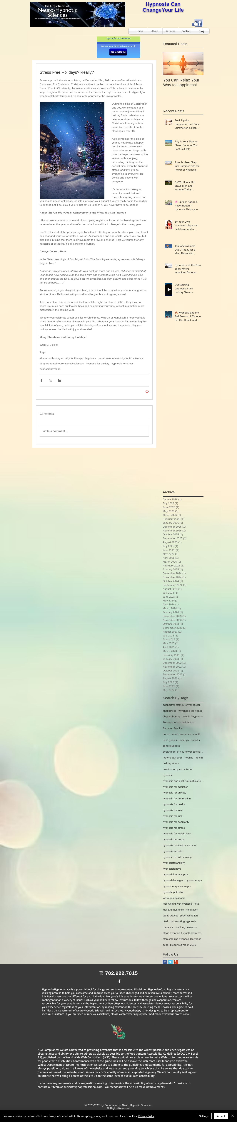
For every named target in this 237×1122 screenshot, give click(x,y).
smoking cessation (186, 927)
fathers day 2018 (173, 757)
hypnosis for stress (122, 363)
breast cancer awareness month (182, 734)
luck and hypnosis (173, 909)
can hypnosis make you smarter (181, 739)
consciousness (171, 745)
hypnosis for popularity (176, 821)
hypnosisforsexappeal (175, 874)
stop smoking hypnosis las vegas (182, 938)
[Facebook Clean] (119, 981)
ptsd (165, 921)
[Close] (232, 1116)
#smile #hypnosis (193, 716)
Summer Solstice (173, 728)
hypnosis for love (173, 810)
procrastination (189, 915)
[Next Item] (197, 63)
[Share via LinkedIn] (59, 380)
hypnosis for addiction (175, 786)
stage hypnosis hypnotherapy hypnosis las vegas (183, 932)
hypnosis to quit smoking (177, 857)
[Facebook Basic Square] (165, 962)
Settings (203, 1116)
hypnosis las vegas (174, 839)
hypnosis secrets (172, 851)
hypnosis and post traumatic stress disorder (183, 780)
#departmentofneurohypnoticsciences (62, 363)
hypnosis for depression (177, 798)
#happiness (169, 710)
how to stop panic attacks (177, 769)
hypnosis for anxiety (97, 363)
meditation (192, 909)
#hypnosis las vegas (51, 358)
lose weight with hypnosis (177, 903)
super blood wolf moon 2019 (179, 944)
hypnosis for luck (172, 815)
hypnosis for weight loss (177, 833)
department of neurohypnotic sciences (120, 358)
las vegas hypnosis (174, 897)
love (197, 903)
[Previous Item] (168, 63)
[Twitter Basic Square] (170, 962)
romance (168, 927)
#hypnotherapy (74, 358)
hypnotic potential (173, 892)
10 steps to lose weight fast (179, 722)
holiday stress (171, 763)
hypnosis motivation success (179, 845)
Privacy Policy (146, 1116)
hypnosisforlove (172, 868)
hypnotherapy (194, 880)
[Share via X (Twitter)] (50, 380)
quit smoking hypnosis (183, 921)
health (199, 757)
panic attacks (170, 915)
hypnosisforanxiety (174, 862)
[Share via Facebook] (41, 380)
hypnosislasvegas (50, 368)
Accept (221, 1116)
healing (189, 757)
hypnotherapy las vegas (177, 886)
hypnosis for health (174, 804)
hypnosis (90, 358)
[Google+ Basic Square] (176, 962)
